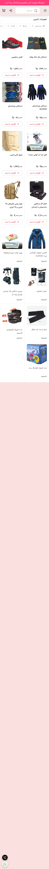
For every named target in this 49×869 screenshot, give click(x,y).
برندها (25, 26)
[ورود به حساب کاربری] (11, 10)
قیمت (13, 26)
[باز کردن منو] (44, 10)
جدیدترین (38, 26)
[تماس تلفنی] (5, 857)
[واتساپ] (5, 864)
